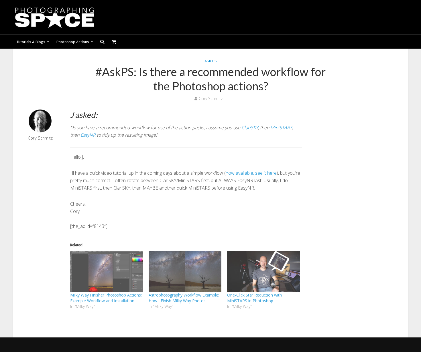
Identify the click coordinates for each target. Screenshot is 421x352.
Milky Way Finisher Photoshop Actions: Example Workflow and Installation (106, 297)
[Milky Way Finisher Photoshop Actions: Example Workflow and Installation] (106, 271)
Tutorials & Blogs (31, 41)
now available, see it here (251, 173)
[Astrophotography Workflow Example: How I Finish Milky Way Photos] (185, 271)
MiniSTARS (281, 127)
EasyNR (88, 135)
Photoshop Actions (72, 41)
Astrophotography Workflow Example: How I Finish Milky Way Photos (184, 297)
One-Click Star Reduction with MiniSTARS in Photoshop (254, 297)
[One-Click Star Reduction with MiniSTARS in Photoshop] (263, 271)
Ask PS (210, 60)
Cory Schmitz (211, 98)
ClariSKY (249, 127)
